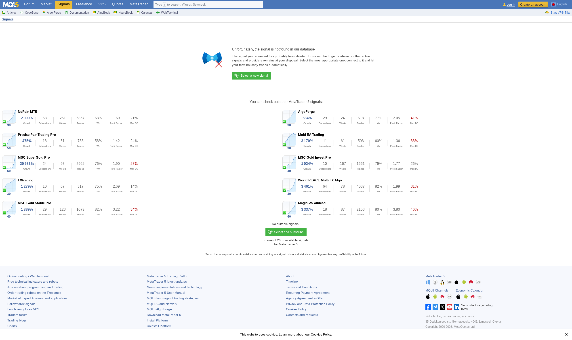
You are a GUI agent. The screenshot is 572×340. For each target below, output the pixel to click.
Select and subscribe (289, 232)
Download (164, 315)
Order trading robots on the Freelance (34, 292)
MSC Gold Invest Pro (314, 157)
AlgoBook (103, 12)
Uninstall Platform (159, 326)
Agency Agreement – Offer (305, 298)
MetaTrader (139, 4)
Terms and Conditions (301, 287)
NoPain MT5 (27, 111)
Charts (12, 326)
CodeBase (31, 12)
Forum (29, 4)
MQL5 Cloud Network (162, 304)
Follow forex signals (21, 304)
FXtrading (25, 180)
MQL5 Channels (436, 290)
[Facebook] (428, 307)
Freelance (84, 4)
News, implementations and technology (174, 287)
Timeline (292, 281)
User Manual (166, 292)
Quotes (117, 4)
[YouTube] (449, 307)
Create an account (533, 4)
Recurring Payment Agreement (308, 292)
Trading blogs (17, 320)
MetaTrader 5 (435, 276)
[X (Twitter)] (442, 307)
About (290, 276)
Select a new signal (254, 75)
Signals (64, 4)
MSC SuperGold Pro (34, 157)
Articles (12, 12)
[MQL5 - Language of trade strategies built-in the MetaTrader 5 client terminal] (11, 4)
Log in (511, 4)
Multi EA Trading (311, 134)
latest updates (167, 281)
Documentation (79, 12)
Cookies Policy (296, 309)
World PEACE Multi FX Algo (320, 180)
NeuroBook (125, 12)
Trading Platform (168, 276)
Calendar (147, 12)
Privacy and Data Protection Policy (310, 304)
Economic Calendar (470, 290)
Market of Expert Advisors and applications (37, 298)
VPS (102, 4)
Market (46, 4)
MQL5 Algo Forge (159, 309)
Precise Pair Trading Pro (37, 134)
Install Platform (157, 320)
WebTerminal (169, 12)
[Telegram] (435, 307)
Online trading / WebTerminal (27, 276)
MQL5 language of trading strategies (173, 298)
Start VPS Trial (560, 12)
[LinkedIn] (456, 307)
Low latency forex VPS (23, 309)
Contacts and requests (302, 315)
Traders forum (17, 315)
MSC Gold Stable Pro (34, 203)
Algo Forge (54, 12)
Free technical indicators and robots (32, 281)
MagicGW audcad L (313, 203)
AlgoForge (306, 111)
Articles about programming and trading (35, 287)
